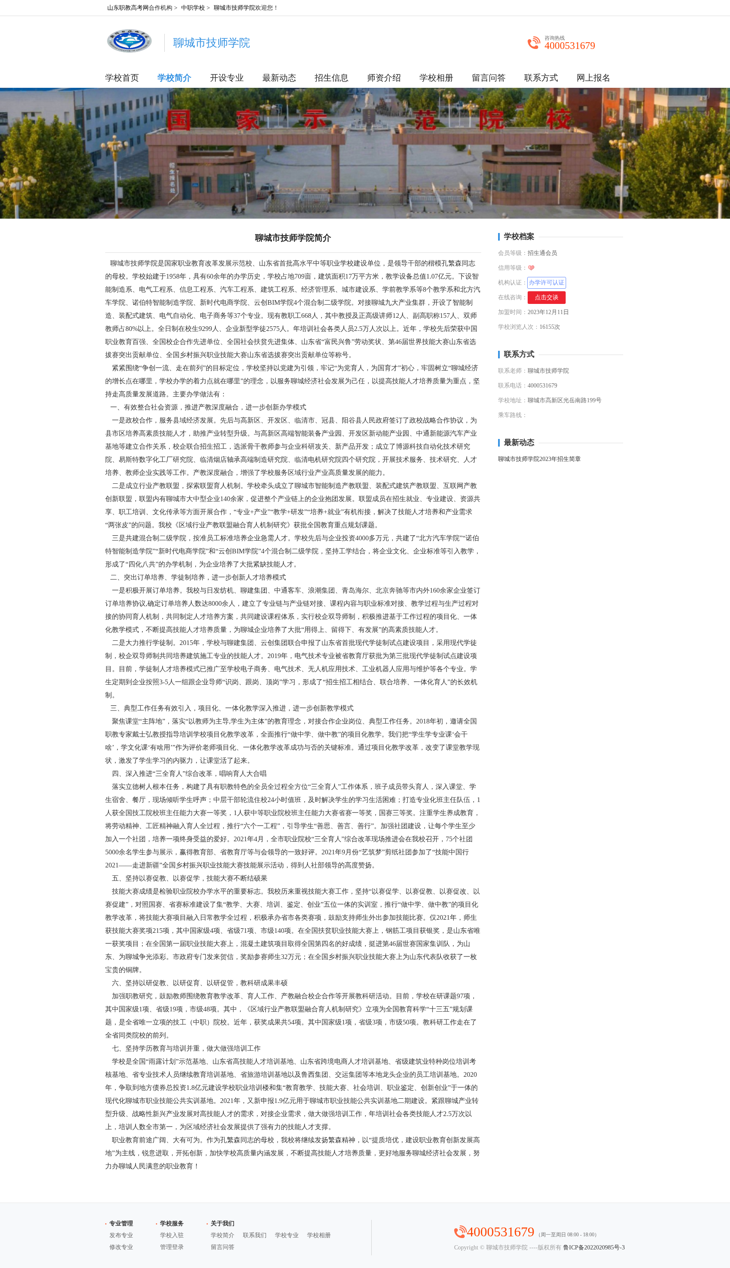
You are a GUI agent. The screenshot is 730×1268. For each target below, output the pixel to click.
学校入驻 (172, 1235)
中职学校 (193, 8)
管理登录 (172, 1247)
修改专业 (121, 1247)
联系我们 (255, 1235)
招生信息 (332, 77)
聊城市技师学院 (234, 8)
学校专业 (287, 1235)
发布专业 (121, 1235)
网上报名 (593, 77)
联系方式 (541, 77)
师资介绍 (384, 77)
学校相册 (436, 77)
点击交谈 (546, 297)
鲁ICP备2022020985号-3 (594, 1247)
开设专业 (227, 77)
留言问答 (489, 77)
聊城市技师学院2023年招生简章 (539, 459)
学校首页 (122, 77)
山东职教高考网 (128, 8)
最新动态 (279, 77)
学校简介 (174, 77)
